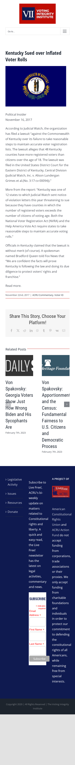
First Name (36, 629)
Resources (14, 503)
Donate (13, 512)
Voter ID (58, 295)
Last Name (36, 644)
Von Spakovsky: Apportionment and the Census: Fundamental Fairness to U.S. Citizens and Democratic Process (56, 414)
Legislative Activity (14, 482)
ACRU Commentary (42, 295)
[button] (8, 404)
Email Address (35, 613)
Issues (12, 494)
